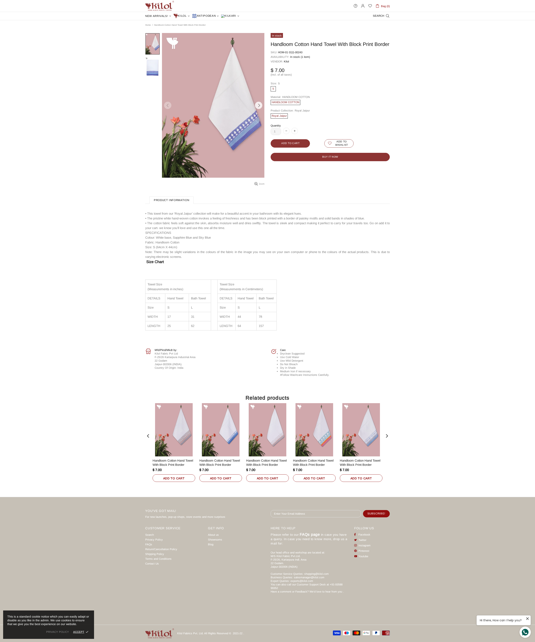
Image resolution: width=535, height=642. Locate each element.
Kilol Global (159, 5)
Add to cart (174, 478)
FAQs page (310, 534)
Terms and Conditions (158, 558)
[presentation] (148, 436)
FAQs (148, 544)
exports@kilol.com (301, 580)
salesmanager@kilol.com (309, 577)
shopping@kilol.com (316, 573)
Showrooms (215, 539)
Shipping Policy (154, 554)
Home (148, 25)
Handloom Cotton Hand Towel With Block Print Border (173, 462)
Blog (210, 544)
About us (213, 534)
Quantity (276, 125)
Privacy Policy (154, 539)
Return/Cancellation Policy (161, 549)
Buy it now (330, 156)
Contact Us (152, 563)
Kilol (286, 61)
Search (149, 534)
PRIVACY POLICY (57, 631)
